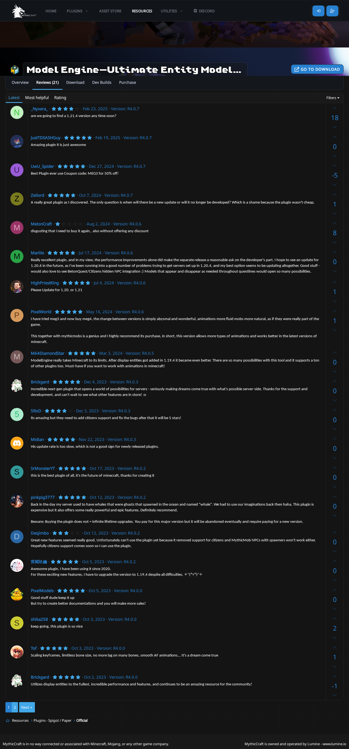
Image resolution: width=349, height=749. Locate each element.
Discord (207, 10)
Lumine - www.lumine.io (327, 743)
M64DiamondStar (47, 353)
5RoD (36, 410)
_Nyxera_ (39, 108)
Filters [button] (331, 97)
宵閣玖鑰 (39, 561)
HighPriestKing (45, 282)
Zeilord (37, 195)
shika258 (39, 619)
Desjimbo (40, 533)
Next (25, 707)
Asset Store (110, 10)
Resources (142, 10)
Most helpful (37, 97)
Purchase (127, 82)
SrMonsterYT (43, 468)
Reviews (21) (47, 82)
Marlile (37, 252)
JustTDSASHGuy (46, 137)
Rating (60, 97)
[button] (78, 11)
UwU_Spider (42, 166)
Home (51, 10)
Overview (20, 82)
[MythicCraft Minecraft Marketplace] (24, 11)
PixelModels (42, 590)
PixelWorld (41, 311)
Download (75, 82)
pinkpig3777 (43, 497)
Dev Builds (102, 82)
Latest (14, 97)
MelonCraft (41, 223)
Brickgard (40, 381)
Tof (34, 648)
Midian (37, 439)
